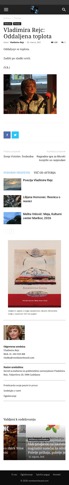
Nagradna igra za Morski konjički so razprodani (51, 158)
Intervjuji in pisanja (16, 439)
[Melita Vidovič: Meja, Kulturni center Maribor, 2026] (12, 218)
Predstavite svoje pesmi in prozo (21, 385)
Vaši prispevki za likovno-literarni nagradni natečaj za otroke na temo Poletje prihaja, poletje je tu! (33, 448)
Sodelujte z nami (12, 390)
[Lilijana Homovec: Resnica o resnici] (12, 201)
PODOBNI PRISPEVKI (17, 172)
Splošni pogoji (43, 474)
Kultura (7, 18)
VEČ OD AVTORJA (45, 172)
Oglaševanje (10, 395)
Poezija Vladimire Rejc (38, 180)
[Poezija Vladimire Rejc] (12, 184)
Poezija (17, 18)
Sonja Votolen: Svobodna (18, 156)
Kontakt (57, 474)
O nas (14, 474)
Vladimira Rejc (17, 42)
